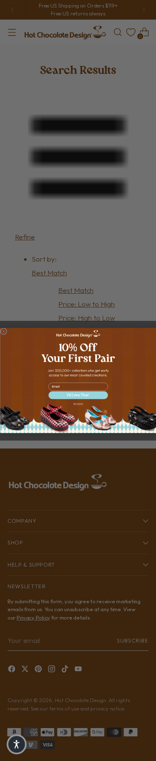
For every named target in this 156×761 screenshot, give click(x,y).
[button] (78, 395)
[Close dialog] (4, 331)
